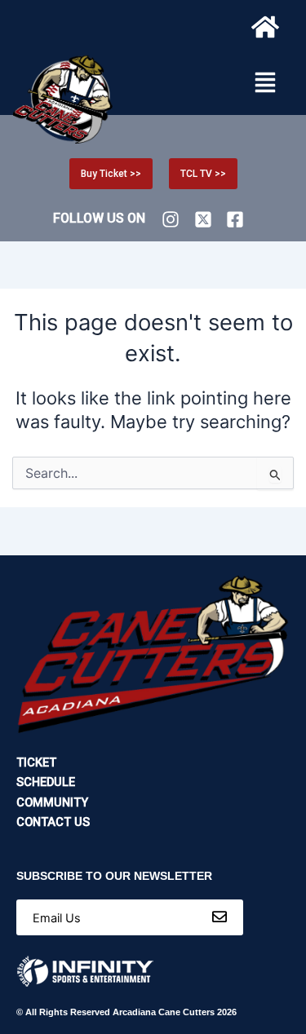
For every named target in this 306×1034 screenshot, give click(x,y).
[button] (265, 84)
